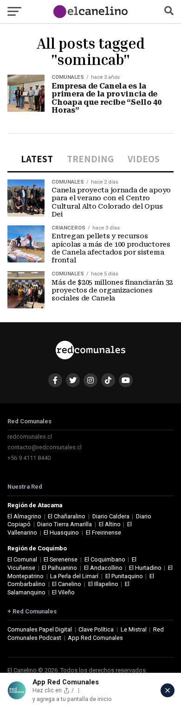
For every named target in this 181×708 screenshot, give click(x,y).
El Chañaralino (66, 516)
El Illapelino (103, 583)
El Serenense (61, 559)
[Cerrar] (168, 690)
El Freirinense (103, 532)
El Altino (110, 524)
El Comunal (22, 559)
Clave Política (96, 629)
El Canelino (66, 583)
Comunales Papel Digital (39, 629)
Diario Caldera (110, 516)
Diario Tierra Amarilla (64, 524)
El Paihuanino (59, 567)
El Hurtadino (145, 567)
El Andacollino (103, 567)
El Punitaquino (124, 576)
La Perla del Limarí (74, 576)
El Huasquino (61, 532)
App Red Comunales (95, 637)
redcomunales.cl (29, 436)
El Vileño (63, 592)
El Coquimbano (104, 559)
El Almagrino (24, 516)
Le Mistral (134, 629)
